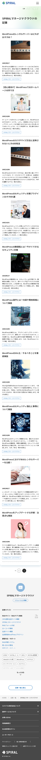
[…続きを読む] (17, 75)
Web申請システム (8, 642)
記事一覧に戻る (20, 688)
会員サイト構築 (7, 631)
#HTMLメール (14, 655)
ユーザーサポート (7, 735)
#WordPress (20, 659)
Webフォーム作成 (8, 625)
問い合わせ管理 (7, 645)
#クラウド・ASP (8, 668)
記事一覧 (13, 698)
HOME (4, 698)
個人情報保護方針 (22, 742)
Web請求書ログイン (8, 729)
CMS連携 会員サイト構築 (10, 619)
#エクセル (22, 664)
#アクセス (30, 659)
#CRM (5, 655)
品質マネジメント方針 (29, 746)
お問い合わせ (6, 717)
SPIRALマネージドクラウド (11, 79)
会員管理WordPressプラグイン (12, 634)
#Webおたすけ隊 (8, 659)
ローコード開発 (7, 628)
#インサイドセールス (9, 664)
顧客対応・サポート (9, 648)
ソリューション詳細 (20, 600)
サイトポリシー (6, 742)
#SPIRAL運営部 (32, 655)
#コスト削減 (19, 668)
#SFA (23, 655)
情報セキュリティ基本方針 (10, 746)
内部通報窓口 (6, 723)
